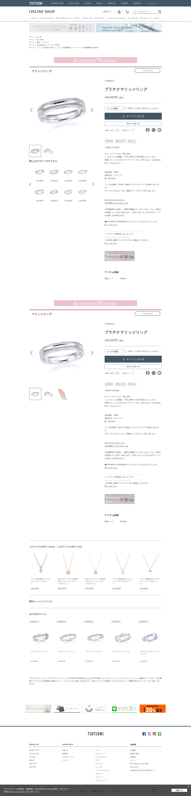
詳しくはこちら (111, 225)
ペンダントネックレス (116, 18)
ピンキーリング (46, 18)
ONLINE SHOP (151, 3)
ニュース (133, 760)
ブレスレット (146, 18)
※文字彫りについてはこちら (116, 203)
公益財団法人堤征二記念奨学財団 (140, 770)
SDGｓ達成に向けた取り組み (139, 763)
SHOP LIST (112, 3)
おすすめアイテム (68, 757)
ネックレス (133, 18)
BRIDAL (99, 3)
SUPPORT (124, 3)
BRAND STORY (57, 3)
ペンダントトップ (101, 780)
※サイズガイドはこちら (115, 200)
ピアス (77, 18)
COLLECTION (73, 3)
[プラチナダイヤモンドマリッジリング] (54, 192)
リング (34, 18)
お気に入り (126, 130)
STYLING (87, 3)
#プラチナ (109, 141)
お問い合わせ (109, 130)
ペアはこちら (147, 71)
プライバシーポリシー (18, 792)
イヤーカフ (99, 18)
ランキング (66, 760)
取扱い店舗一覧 (133, 123)
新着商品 (65, 753)
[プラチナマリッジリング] (35, 151)
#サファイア (120, 141)
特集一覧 (65, 750)
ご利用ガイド (107, 12)
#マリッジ (131, 141)
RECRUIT (137, 3)
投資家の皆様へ (135, 753)
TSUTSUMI (35, 3)
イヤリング (87, 18)
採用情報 (133, 757)
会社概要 (133, 750)
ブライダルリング (63, 18)
